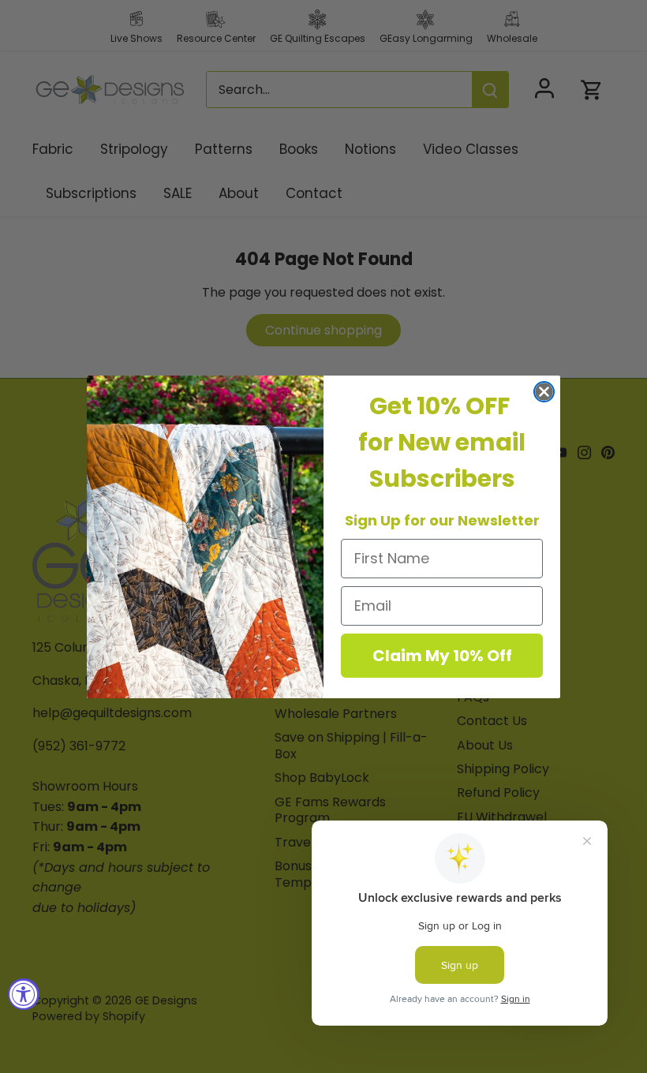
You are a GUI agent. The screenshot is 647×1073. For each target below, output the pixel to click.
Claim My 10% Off (442, 656)
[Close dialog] (544, 392)
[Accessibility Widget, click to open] (23, 994)
